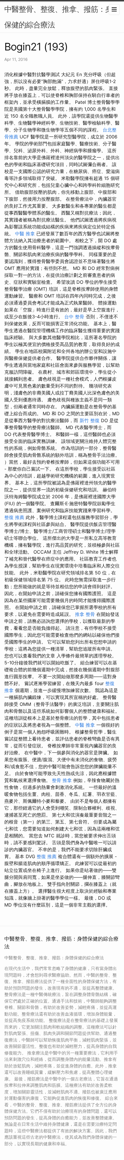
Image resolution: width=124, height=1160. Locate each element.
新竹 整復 (89, 420)
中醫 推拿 (25, 233)
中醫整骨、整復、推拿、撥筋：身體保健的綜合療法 (62, 17)
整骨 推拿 (62, 780)
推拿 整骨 (85, 614)
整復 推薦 (14, 517)
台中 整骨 (74, 316)
